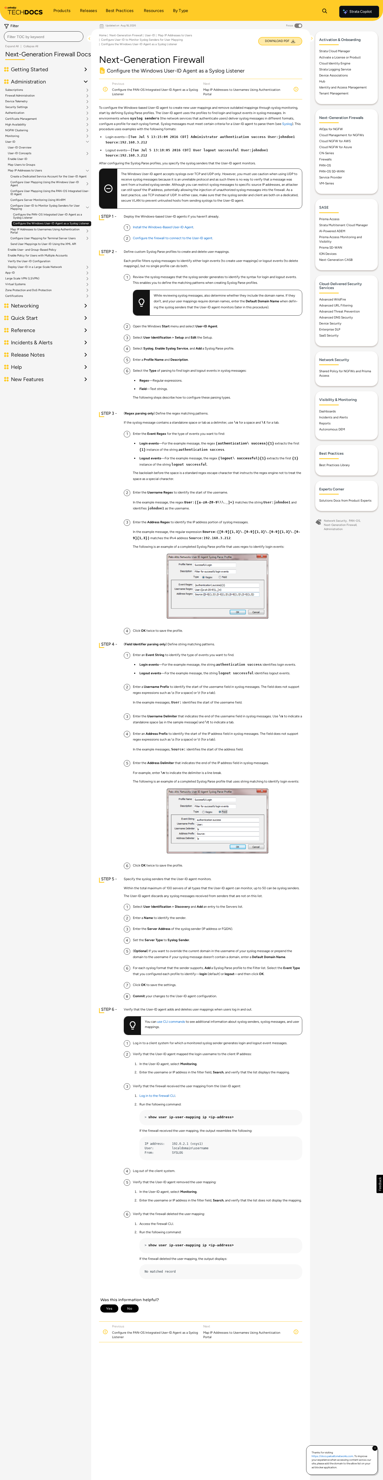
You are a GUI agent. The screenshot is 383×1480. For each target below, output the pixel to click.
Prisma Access (329, 219)
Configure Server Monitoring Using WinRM (37, 200)
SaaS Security (328, 335)
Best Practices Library (334, 465)
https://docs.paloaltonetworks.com (332, 1456)
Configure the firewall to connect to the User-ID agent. (173, 238)
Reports (325, 423)
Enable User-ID (17, 159)
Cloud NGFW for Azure (335, 147)
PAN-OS (325, 165)
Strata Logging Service (335, 69)
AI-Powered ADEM (332, 231)
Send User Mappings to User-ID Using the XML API (43, 244)
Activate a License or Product (340, 57)
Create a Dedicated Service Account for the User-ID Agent (48, 176)
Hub (322, 81)
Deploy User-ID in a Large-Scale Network (35, 267)
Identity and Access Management (343, 87)
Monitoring (12, 136)
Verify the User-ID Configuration (29, 261)
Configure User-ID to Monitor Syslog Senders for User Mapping (45, 207)
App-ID (10, 272)
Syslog (287, 124)
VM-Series (326, 183)
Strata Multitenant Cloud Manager (343, 225)
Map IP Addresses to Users (25, 170)
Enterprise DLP (329, 329)
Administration (333, 529)
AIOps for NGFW (331, 129)
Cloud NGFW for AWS (335, 141)
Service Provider (330, 177)
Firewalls (325, 159)
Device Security (330, 323)
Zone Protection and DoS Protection (28, 290)
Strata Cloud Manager (334, 51)
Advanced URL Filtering (336, 305)
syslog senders (144, 119)
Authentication (14, 113)
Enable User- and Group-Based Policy (32, 249)
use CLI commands (171, 1022)
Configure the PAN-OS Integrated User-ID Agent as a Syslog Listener (47, 216)
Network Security (335, 520)
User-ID (10, 141)
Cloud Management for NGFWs (341, 135)
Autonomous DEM (332, 429)
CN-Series (326, 153)
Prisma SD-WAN (330, 247)
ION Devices (328, 254)
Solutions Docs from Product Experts (345, 500)
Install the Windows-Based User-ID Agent (163, 227)
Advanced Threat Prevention (339, 311)
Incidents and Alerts (333, 417)
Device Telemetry (16, 101)
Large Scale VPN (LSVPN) (22, 278)
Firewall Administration (20, 95)
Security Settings (16, 107)
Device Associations (333, 75)
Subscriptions (14, 90)
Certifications (14, 296)
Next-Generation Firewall (125, 35)
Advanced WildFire (332, 299)
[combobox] (43, 36)
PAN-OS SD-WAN (331, 171)
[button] (379, 1184)
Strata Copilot (360, 11)
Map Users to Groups (21, 164)
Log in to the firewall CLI (157, 1096)
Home (103, 35)
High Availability (15, 124)
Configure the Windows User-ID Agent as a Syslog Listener (51, 223)
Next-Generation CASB (336, 260)
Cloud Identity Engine (334, 63)
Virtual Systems (15, 284)
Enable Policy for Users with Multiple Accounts (37, 255)
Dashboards (327, 411)
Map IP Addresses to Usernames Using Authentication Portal (44, 231)
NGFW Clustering (16, 130)
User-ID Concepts (19, 153)
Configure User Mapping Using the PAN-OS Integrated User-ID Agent (49, 192)
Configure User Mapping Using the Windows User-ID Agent (44, 184)
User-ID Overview (20, 147)
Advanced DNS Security (336, 317)
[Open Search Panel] (325, 12)
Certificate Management (21, 119)
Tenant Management (334, 93)
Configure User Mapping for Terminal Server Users (43, 238)
